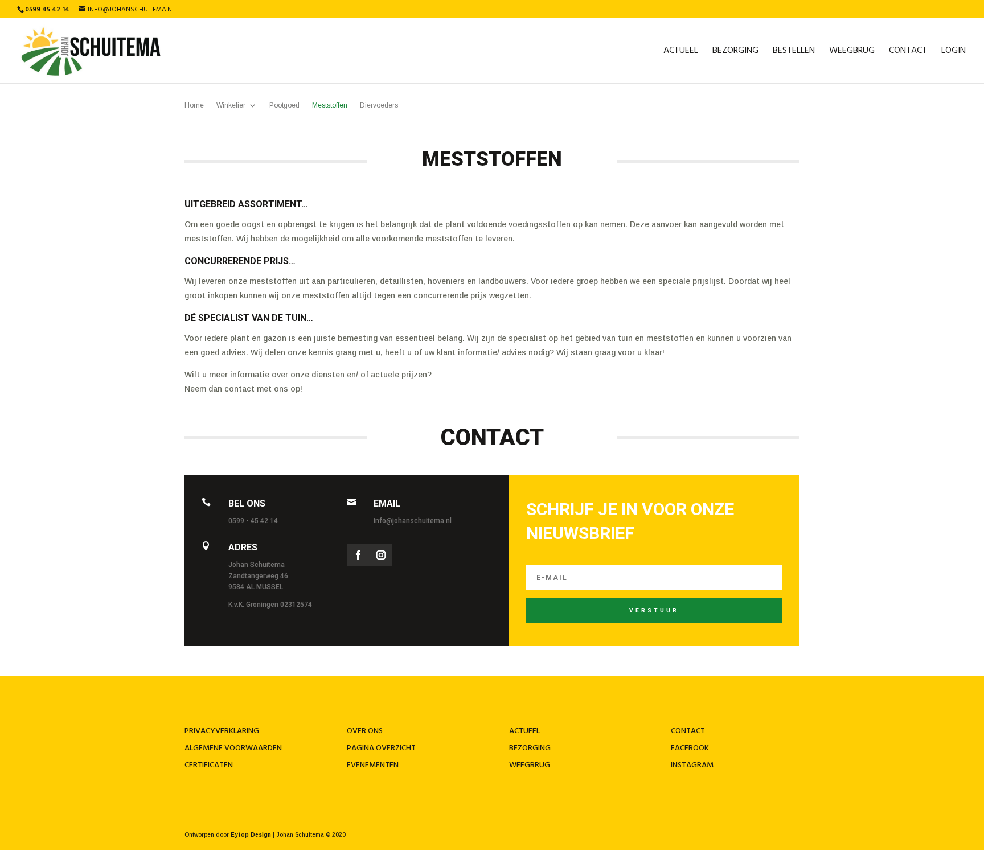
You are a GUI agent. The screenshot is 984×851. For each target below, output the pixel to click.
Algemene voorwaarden (233, 748)
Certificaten (208, 765)
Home (194, 105)
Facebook (690, 748)
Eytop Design (251, 835)
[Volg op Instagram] (381, 555)
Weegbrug (852, 52)
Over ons (365, 731)
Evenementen (373, 765)
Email (387, 503)
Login (953, 52)
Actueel (680, 52)
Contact (908, 52)
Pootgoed (284, 105)
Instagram (692, 765)
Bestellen (794, 52)
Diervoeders (379, 105)
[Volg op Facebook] (358, 555)
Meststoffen (329, 105)
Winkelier (230, 105)
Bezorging (735, 52)
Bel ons (246, 503)
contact (688, 731)
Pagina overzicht (381, 748)
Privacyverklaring (221, 731)
